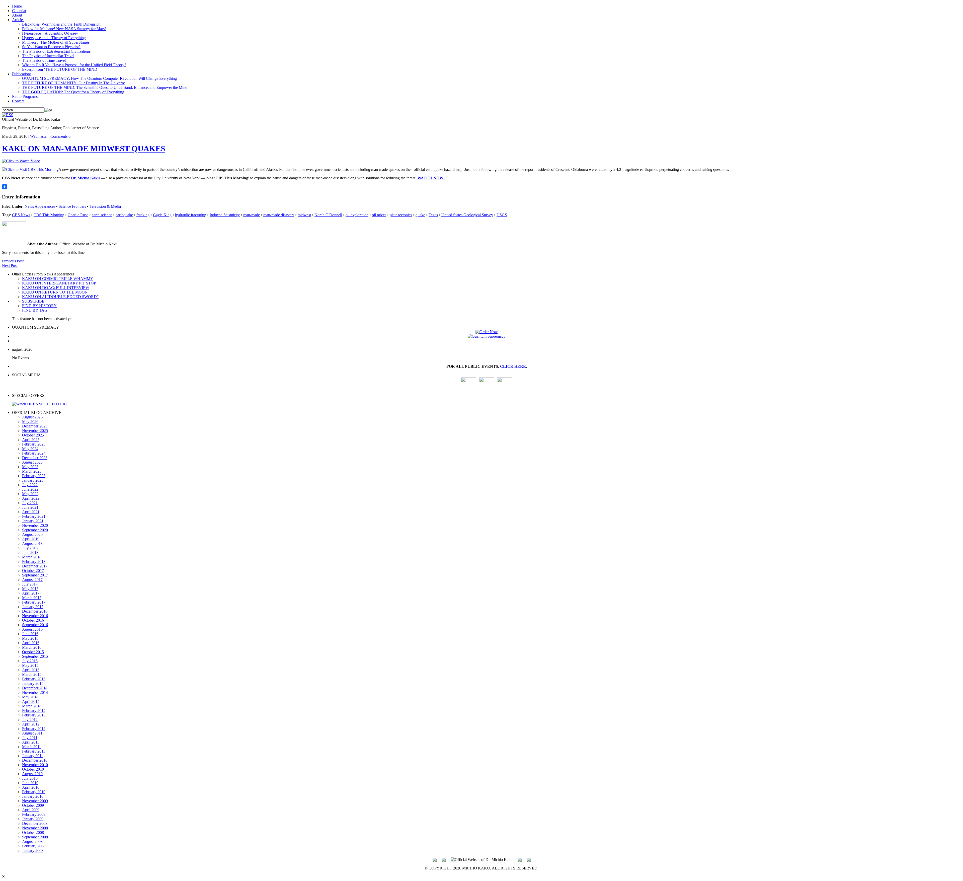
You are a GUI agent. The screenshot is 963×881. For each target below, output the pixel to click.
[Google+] (444, 859)
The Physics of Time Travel (44, 60)
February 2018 (33, 561)
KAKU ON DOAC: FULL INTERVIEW (55, 287)
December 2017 (34, 566)
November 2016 (35, 616)
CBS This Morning (49, 215)
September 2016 (35, 625)
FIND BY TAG (34, 310)
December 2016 (34, 611)
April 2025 (30, 439)
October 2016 (33, 620)
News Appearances (40, 206)
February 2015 (33, 679)
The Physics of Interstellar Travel (48, 56)
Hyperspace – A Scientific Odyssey (50, 33)
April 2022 (30, 498)
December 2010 (34, 760)
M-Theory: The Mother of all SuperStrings (56, 42)
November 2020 (35, 525)
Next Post (10, 265)
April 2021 (30, 512)
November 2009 (35, 801)
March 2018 (31, 557)
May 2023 (30, 467)
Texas (433, 215)
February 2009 (33, 814)
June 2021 (30, 507)
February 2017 (33, 602)
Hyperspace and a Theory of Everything (54, 38)
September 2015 (35, 656)
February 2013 (33, 715)
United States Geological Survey (467, 215)
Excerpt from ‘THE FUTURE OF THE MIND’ (60, 69)
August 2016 (32, 629)
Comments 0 (60, 136)
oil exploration (357, 215)
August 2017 (32, 579)
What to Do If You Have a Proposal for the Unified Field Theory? (74, 65)
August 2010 (32, 774)
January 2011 (32, 756)
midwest (304, 215)
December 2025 (34, 426)
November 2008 (35, 828)
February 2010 (33, 792)
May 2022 (30, 494)
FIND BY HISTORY (39, 306)
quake (420, 215)
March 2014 (31, 706)
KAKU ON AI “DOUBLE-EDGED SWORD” (60, 297)
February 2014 (33, 710)
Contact (18, 101)
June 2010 (30, 783)
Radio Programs (25, 96)
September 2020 (35, 530)
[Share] (481, 186)
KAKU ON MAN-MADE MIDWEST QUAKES (83, 148)
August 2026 (32, 417)
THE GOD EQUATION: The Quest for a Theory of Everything (73, 92)
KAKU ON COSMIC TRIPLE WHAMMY (57, 278)
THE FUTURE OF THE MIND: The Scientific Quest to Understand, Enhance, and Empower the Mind (104, 87)
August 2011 (32, 733)
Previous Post (13, 261)
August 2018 (32, 543)
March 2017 (31, 598)
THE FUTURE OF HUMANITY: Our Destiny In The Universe (73, 83)
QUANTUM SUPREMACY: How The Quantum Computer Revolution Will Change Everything (99, 78)
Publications (21, 74)
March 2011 (31, 747)
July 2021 (30, 503)
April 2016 (30, 643)
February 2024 (33, 453)
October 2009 (33, 805)
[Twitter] (520, 859)
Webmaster (39, 136)
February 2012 (33, 728)
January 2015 (32, 683)
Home (17, 6)
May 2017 (30, 588)
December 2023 (34, 458)
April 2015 (30, 670)
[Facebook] (504, 391)
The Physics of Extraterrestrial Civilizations (56, 51)
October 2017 (33, 570)
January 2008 (32, 850)
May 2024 (30, 449)
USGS (502, 215)
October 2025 (33, 435)
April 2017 (30, 593)
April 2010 (30, 787)
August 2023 (32, 462)
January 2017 (32, 607)
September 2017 (35, 575)
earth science (102, 215)
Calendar (19, 11)
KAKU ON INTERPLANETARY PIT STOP (59, 283)
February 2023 (33, 476)
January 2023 (32, 480)
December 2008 (34, 823)
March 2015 (31, 674)
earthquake (124, 215)
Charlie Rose (78, 215)
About (17, 15)
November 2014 (35, 692)
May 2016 (30, 638)
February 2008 (33, 846)
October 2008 (33, 832)
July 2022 (30, 485)
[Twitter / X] (486, 391)
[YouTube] (468, 391)
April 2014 (30, 701)
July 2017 (30, 584)
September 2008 (35, 837)
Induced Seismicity (225, 215)
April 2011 (30, 742)
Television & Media (105, 206)
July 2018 (30, 548)
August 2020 (32, 534)
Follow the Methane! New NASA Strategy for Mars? (64, 29)
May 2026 (30, 421)
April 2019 (30, 539)
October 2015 (33, 652)
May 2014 (30, 697)
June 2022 (30, 489)
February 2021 (33, 516)
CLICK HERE (513, 366)
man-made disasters (278, 215)
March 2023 (31, 471)
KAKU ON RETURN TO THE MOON (55, 292)
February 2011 (33, 751)
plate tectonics (401, 215)
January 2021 (32, 521)
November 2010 (35, 765)
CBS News (21, 215)
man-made (251, 215)
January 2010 (32, 796)
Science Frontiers (72, 206)
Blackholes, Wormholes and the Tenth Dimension (61, 24)
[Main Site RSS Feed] (7, 115)
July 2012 (30, 719)
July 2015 (30, 661)
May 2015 (30, 665)
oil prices (379, 215)
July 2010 (30, 778)
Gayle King (162, 215)
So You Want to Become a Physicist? (51, 47)
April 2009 (30, 810)
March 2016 (31, 647)
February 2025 (33, 444)
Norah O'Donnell (328, 215)
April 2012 (30, 724)
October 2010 (33, 769)
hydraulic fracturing (190, 215)
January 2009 (32, 819)
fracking (142, 215)
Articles (18, 20)
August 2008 (32, 841)
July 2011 (29, 738)
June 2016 (30, 634)
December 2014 (34, 688)
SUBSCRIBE (33, 301)
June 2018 (30, 552)
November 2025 (35, 430)
